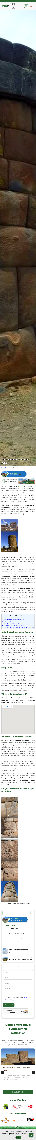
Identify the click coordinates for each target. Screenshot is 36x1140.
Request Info (29, 482)
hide (24, 615)
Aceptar (18, 1137)
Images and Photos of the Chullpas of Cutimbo (18, 627)
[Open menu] (26, 6)
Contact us (6, 1)
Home (2, 467)
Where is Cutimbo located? (11, 623)
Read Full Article (18, 1092)
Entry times (6, 621)
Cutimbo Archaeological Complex (13, 619)
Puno (6, 467)
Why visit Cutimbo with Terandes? (13, 625)
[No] (34, 1135)
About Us (31, 1)
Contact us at (9, 1005)
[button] (2, 1072)
